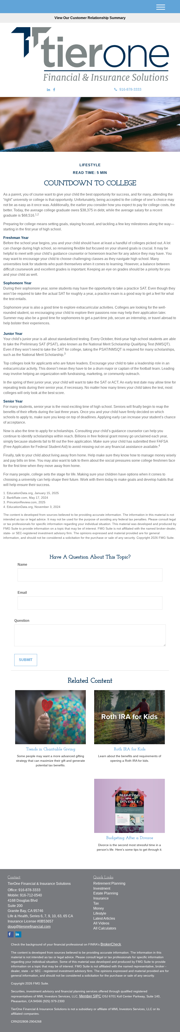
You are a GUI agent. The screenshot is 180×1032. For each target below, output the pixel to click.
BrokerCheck (111, 944)
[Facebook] (54, 89)
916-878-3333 (130, 89)
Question (21, 620)
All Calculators (104, 928)
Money (98, 908)
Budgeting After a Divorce (129, 838)
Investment (101, 888)
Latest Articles (104, 918)
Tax (96, 903)
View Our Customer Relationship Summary (90, 18)
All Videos (101, 923)
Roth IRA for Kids (129, 749)
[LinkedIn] (48, 89)
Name (22, 564)
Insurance (101, 898)
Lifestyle (99, 913)
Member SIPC (90, 996)
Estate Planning (105, 893)
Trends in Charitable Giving (50, 749)
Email (22, 592)
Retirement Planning (109, 883)
